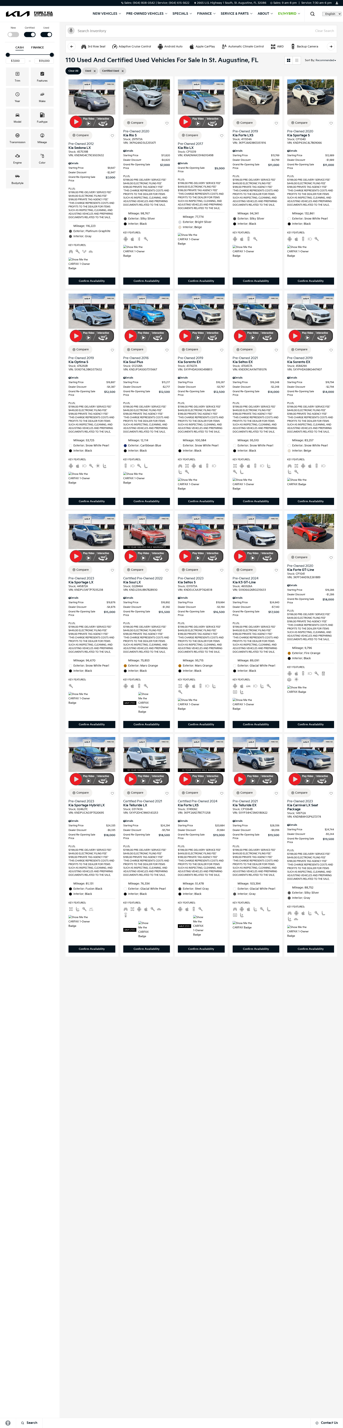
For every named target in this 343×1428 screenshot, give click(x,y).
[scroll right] (331, 46)
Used (46, 27)
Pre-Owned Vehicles (145, 14)
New (13, 27)
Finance (204, 14)
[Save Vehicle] (112, 136)
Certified (30, 27)
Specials (180, 14)
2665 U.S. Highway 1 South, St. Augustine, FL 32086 (231, 3)
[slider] (8, 55)
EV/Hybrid (287, 14)
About (263, 14)
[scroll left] (72, 46)
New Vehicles (105, 14)
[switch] (13, 31)
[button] (312, 14)
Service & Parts (235, 14)
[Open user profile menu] (337, 3)
